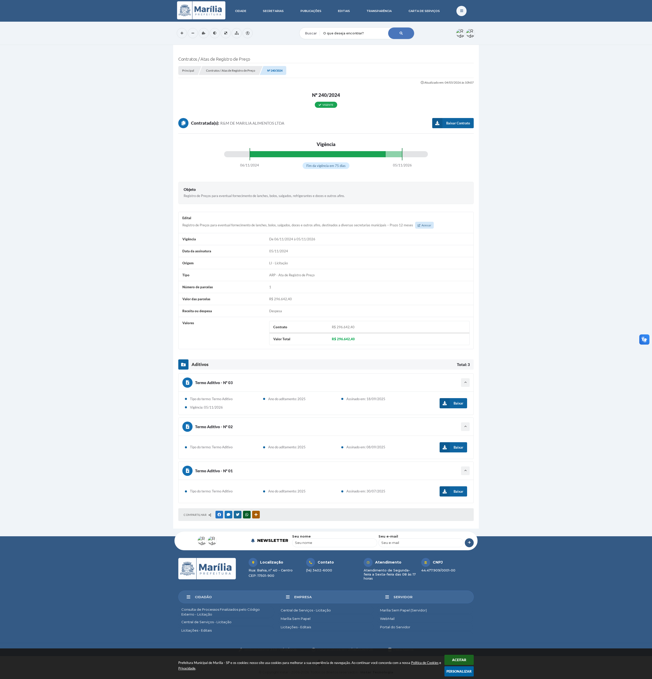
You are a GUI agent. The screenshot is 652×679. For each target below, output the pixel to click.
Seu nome (301, 536)
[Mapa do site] (236, 33)
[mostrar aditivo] (465, 382)
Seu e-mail (388, 536)
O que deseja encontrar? (320, 24)
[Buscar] (401, 33)
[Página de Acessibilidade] (247, 33)
